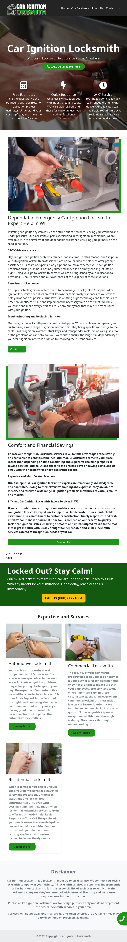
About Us (97, 8)
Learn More (22, 726)
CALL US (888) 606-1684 (65, 66)
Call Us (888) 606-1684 (63, 598)
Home (65, 8)
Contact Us (113, 8)
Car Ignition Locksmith (75, 936)
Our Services (79, 8)
